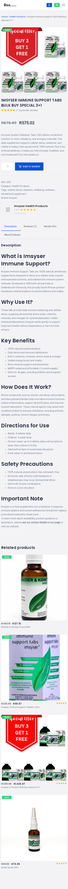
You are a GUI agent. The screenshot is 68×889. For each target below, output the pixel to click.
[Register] (57, 5)
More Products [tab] (12, 234)
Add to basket (31, 166)
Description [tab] (10, 226)
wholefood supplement (13, 194)
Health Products (17, 16)
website (14, 526)
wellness (50, 190)
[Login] (49, 5)
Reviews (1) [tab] (30, 226)
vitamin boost (15, 190)
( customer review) (27, 110)
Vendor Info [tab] (50, 226)
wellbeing (39, 190)
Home (5, 16)
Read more (33, 514)
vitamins (28, 190)
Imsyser (13, 198)
